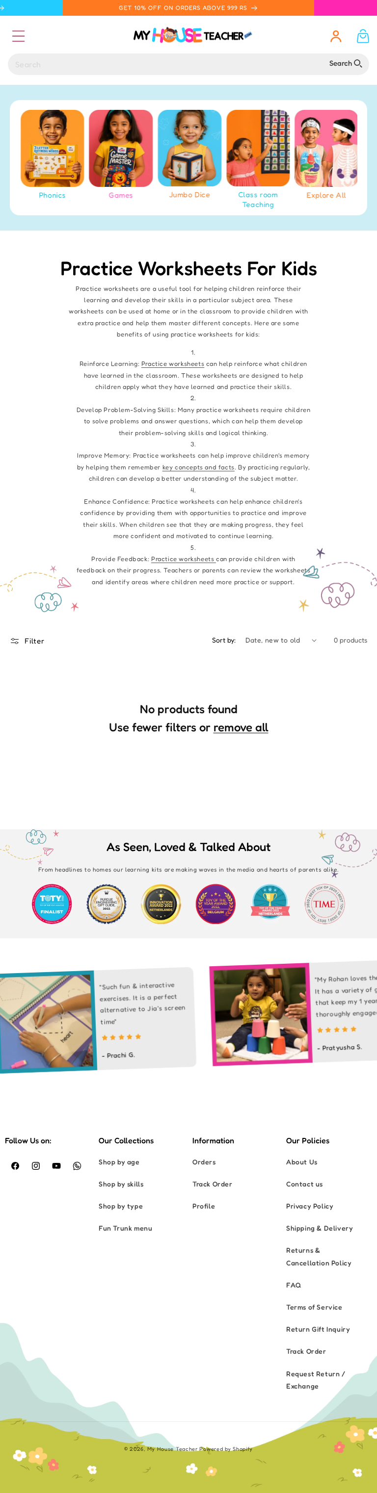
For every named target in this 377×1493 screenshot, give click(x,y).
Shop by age (119, 1162)
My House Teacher (172, 1448)
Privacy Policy (309, 1206)
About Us (302, 1162)
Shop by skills (121, 1184)
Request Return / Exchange (316, 1379)
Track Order (212, 1184)
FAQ (293, 1285)
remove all (241, 727)
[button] (18, 36)
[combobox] (188, 64)
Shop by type (121, 1206)
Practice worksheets (172, 363)
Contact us (304, 1184)
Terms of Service (314, 1307)
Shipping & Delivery (319, 1228)
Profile (203, 1206)
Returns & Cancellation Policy (318, 1256)
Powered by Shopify (226, 1448)
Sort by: (224, 640)
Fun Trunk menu (125, 1228)
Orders (204, 1162)
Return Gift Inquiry (318, 1329)
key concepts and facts (198, 467)
